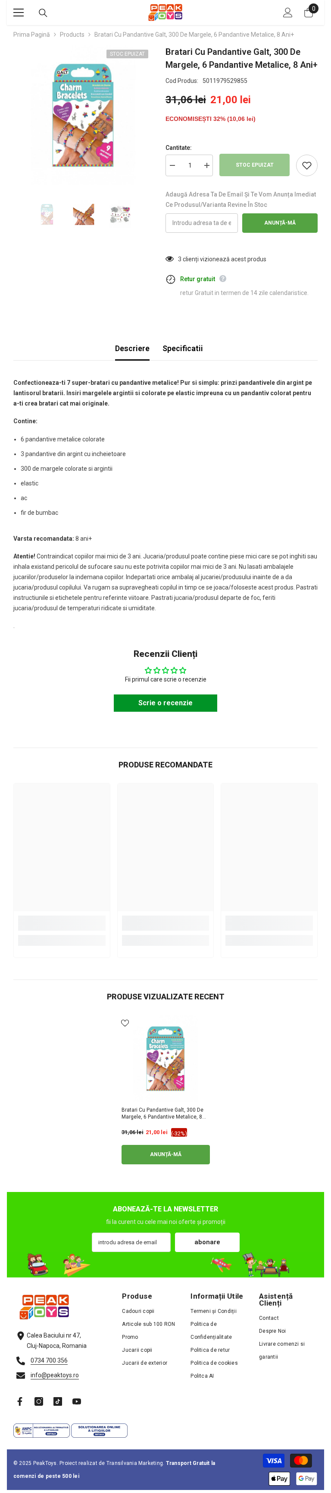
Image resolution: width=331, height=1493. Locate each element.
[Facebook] (20, 1401)
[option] (83, 115)
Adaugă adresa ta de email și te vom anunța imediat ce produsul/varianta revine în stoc (241, 199)
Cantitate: (179, 147)
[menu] (18, 12)
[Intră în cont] (288, 12)
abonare (207, 1242)
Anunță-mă (280, 223)
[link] (62, 923)
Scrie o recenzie (165, 703)
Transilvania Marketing (134, 1463)
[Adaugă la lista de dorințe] (307, 165)
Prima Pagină (31, 34)
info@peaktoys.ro (55, 1375)
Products (72, 34)
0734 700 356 (49, 1360)
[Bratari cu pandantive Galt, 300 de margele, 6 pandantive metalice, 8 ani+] (165, 1059)
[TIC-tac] (58, 1401)
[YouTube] (77, 1401)
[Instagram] (39, 1401)
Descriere (132, 348)
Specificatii (182, 348)
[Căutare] (43, 13)
